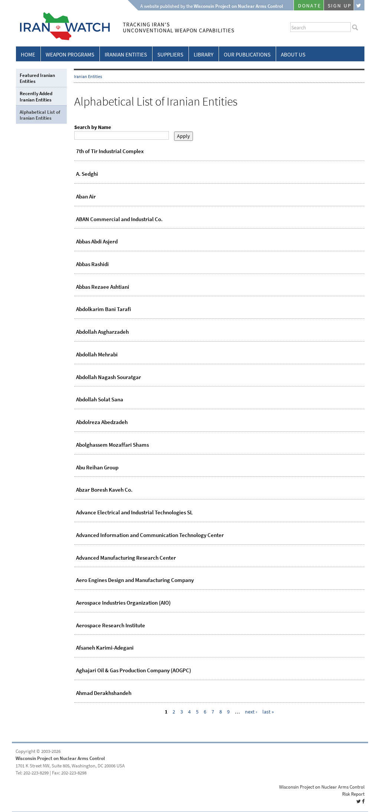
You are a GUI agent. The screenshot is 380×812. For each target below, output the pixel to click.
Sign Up (339, 5)
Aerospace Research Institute (110, 625)
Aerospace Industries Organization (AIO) (123, 602)
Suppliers (170, 54)
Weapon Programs (70, 54)
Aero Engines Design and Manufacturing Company (135, 580)
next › (251, 711)
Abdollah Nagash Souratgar (108, 377)
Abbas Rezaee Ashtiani (102, 287)
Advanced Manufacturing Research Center (126, 558)
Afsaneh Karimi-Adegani (105, 647)
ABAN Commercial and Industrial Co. (119, 219)
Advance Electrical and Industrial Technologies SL (134, 512)
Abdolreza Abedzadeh (102, 422)
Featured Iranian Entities (37, 78)
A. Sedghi (87, 174)
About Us (293, 54)
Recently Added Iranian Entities (36, 96)
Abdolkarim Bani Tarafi (103, 309)
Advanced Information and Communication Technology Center (150, 535)
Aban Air (86, 196)
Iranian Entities (126, 54)
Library (203, 54)
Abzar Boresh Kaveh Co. (104, 490)
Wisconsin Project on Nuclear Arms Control (60, 758)
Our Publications (247, 54)
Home (28, 54)
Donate (309, 5)
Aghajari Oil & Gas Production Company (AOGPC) (133, 670)
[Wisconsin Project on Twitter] (359, 5)
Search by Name (92, 127)
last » (268, 711)
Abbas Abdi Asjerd (97, 241)
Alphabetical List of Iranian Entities (40, 115)
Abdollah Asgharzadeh (102, 332)
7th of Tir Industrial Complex (110, 151)
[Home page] (63, 38)
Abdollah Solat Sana (99, 399)
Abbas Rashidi (92, 264)
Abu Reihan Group (97, 467)
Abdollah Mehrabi (97, 354)
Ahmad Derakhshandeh (103, 693)
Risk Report (353, 794)
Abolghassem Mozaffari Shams (112, 445)
